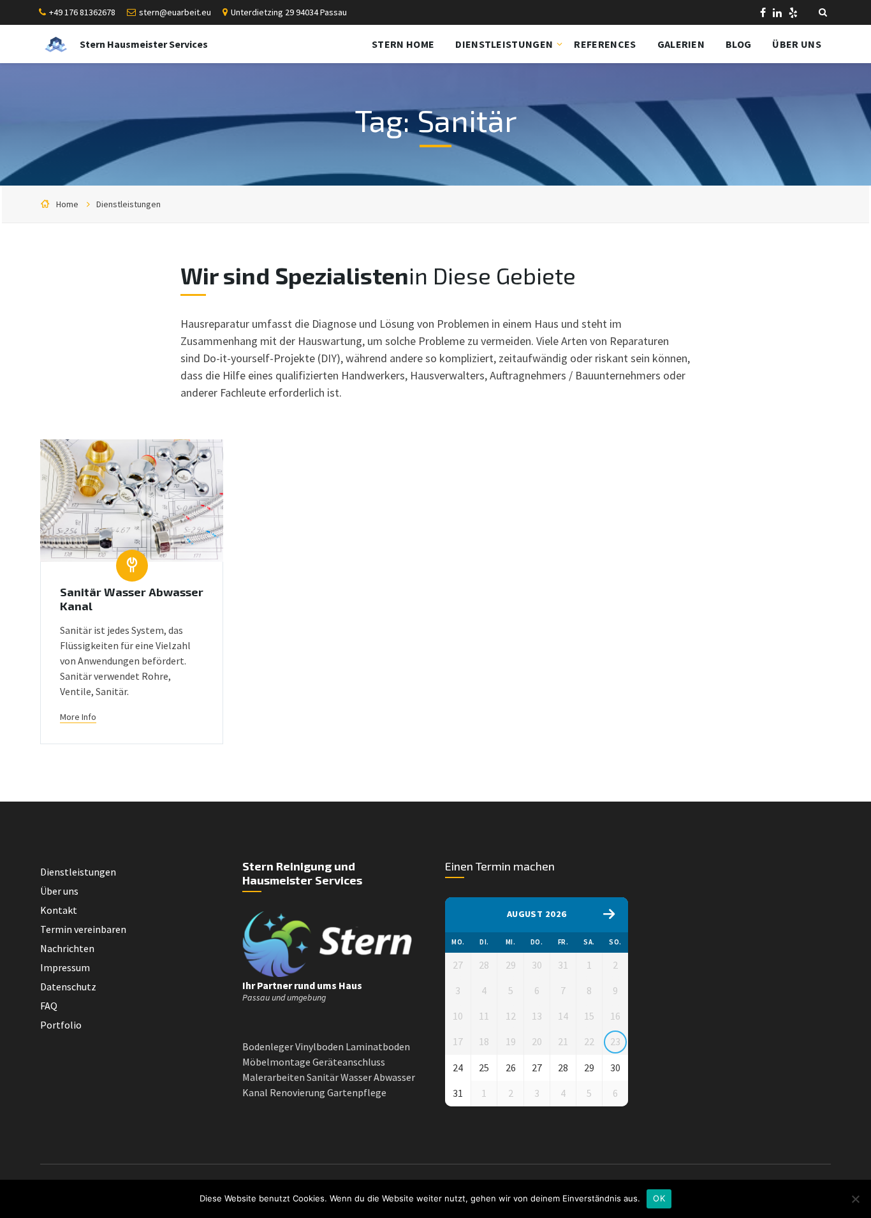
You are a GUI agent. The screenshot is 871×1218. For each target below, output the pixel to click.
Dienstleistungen (128, 204)
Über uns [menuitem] (796, 44)
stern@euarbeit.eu (175, 12)
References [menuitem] (605, 44)
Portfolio (61, 1024)
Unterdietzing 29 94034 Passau (289, 12)
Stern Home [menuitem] (403, 44)
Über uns (59, 890)
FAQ (48, 1005)
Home (67, 204)
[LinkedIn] (778, 14)
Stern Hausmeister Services (144, 44)
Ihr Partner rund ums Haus (302, 985)
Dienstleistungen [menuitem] (504, 44)
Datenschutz (68, 986)
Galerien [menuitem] (681, 44)
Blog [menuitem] (738, 44)
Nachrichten (67, 948)
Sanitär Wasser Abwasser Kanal (131, 599)
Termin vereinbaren (83, 929)
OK (659, 1198)
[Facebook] (764, 14)
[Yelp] (793, 14)
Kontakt (58, 910)
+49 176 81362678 (82, 12)
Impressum (65, 967)
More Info (78, 717)
